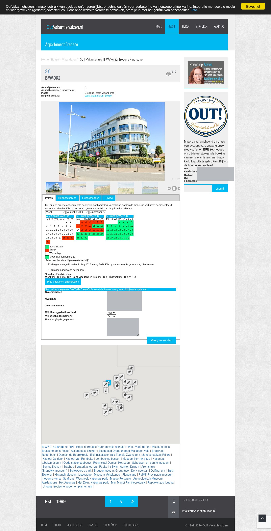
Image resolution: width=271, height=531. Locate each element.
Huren (57, 525)
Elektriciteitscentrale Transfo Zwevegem (115, 455)
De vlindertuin (139, 470)
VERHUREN (201, 26)
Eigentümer (110, 525)
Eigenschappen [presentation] (90, 198)
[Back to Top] (262, 518)
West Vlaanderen (94, 95)
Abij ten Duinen (129, 466)
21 (78, 233)
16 (123, 229)
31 (127, 237)
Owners (92, 525)
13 (111, 229)
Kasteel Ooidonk (53, 459)
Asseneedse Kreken (83, 451)
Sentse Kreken (52, 466)
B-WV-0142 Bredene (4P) (58, 447)
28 (78, 237)
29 (82, 237)
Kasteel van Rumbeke (79, 459)
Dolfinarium (158, 470)
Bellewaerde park (80, 470)
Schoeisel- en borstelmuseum (150, 462)
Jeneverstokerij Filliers (156, 455)
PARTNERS (219, 26)
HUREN (185, 26)
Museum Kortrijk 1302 (136, 459)
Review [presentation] (109, 198)
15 (119, 229)
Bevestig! (253, 6)
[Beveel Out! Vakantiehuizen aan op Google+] (132, 501)
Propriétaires (130, 525)
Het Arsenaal (67, 482)
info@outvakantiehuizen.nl (198, 511)
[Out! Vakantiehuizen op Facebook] (110, 501)
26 (97, 233)
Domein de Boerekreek (73, 455)
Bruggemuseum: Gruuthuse (111, 470)
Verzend (220, 188)
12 (97, 225)
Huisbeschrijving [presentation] (67, 198)
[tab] (49, 198)
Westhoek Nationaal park (92, 478)
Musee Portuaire (120, 478)
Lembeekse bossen (108, 459)
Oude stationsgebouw (77, 462)
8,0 (47, 71)
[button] (106, 390)
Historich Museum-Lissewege (73, 474)
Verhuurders (74, 525)
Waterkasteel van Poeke (92, 466)
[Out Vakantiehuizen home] (65, 26)
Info (194, 9)
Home (159, 26)
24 (89, 233)
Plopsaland (129, 474)
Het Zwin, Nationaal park (93, 482)
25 (93, 233)
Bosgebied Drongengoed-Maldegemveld (124, 451)
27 (111, 237)
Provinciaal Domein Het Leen (111, 462)
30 (123, 237)
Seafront (68, 478)
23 (123, 233)
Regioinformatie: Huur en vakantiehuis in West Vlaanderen (113, 447)
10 (127, 225)
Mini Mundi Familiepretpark (128, 482)
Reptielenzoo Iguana (161, 482)
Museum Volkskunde (107, 474)
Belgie (108, 95)
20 (111, 233)
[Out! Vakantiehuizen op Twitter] (121, 501)
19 (107, 233)
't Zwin (114, 466)
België (171, 26)
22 (82, 233)
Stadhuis (68, 466)
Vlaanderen (69, 59)
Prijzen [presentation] (49, 198)
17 (127, 229)
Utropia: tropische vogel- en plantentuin (67, 486)
